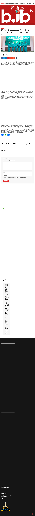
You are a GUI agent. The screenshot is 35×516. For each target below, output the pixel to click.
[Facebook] (2, 58)
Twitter (3, 485)
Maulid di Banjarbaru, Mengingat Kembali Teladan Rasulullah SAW (6, 323)
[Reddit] (12, 58)
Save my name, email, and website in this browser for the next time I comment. (15, 177)
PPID (2, 488)
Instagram (4, 483)
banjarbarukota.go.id (5, 487)
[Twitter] (4, 58)
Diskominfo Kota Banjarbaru (6, 492)
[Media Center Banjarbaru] (17, 8)
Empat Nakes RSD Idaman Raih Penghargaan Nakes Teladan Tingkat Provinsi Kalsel (7, 306)
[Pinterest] (8, 58)
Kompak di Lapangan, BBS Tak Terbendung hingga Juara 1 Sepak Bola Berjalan (7, 298)
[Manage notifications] (33, 514)
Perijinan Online (4, 498)
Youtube (3, 486)
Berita (2, 28)
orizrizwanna (21, 514)
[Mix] (14, 58)
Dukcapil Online (4, 496)
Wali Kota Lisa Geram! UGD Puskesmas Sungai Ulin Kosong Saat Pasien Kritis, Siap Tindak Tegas (7, 331)
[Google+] (10, 58)
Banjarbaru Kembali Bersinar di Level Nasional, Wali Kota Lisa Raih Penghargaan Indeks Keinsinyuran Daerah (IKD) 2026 (7, 289)
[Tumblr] (16, 58)
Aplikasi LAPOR (4, 493)
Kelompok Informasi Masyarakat (7, 495)
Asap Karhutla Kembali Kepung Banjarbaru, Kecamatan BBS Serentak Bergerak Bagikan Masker (6, 315)
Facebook (3, 484)
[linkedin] (6, 58)
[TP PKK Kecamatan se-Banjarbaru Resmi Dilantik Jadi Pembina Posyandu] (17, 44)
